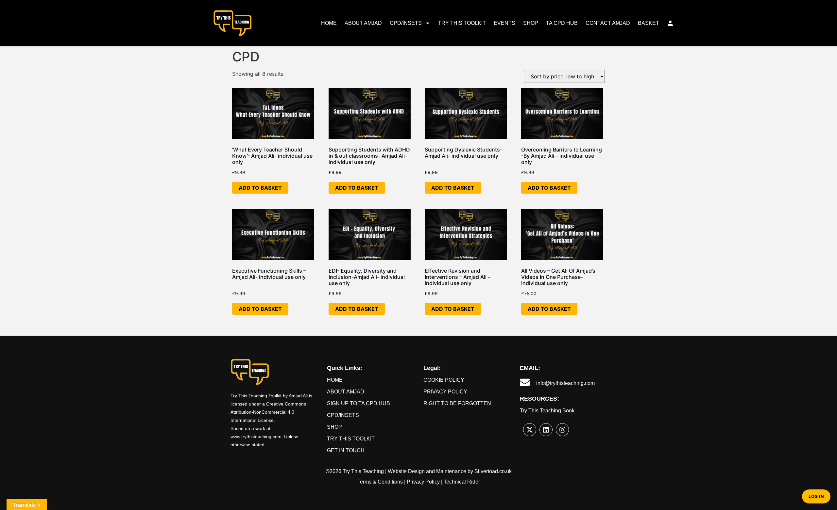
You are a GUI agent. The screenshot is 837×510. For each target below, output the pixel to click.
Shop (334, 427)
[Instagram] (562, 429)
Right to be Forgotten (457, 403)
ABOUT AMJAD (363, 23)
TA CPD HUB (562, 23)
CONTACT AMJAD (608, 23)
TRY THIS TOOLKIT (462, 23)
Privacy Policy (445, 391)
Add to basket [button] (260, 187)
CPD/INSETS (406, 23)
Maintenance (451, 471)
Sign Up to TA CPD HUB (358, 403)
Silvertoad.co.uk (493, 471)
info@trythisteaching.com (565, 383)
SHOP (530, 23)
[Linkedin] (546, 429)
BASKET (648, 23)
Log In (816, 496)
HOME (329, 23)
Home (335, 380)
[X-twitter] (529, 429)
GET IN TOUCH (346, 450)
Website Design (406, 471)
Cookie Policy (443, 380)
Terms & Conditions (380, 482)
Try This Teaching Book (547, 410)
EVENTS (504, 23)
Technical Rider (462, 482)
